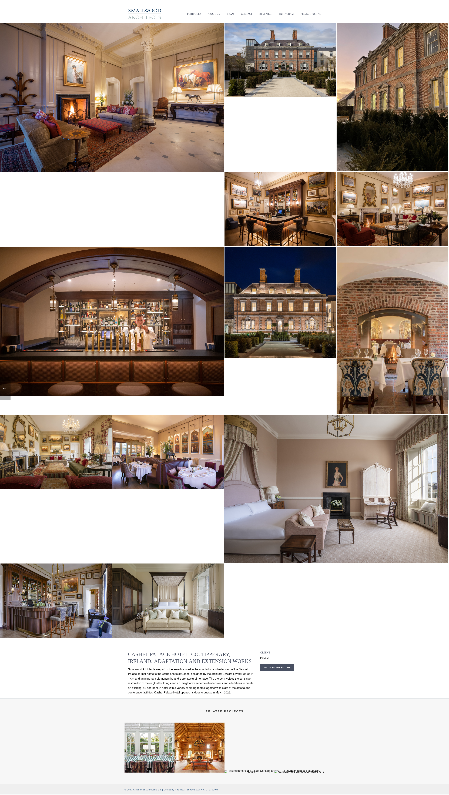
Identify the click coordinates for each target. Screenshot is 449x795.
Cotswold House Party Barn (199, 763)
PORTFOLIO (194, 14)
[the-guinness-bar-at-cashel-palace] (112, 321)
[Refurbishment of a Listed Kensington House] (249, 782)
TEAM (230, 14)
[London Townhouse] (150, 736)
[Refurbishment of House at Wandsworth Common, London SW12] (299, 782)
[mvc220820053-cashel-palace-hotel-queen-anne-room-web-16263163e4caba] (168, 452)
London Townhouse (149, 759)
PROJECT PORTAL (311, 14)
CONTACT (246, 14)
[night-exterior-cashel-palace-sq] (280, 302)
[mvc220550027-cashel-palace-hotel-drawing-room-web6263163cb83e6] (56, 452)
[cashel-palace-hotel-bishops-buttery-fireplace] (392, 330)
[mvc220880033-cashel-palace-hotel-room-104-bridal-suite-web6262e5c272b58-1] (168, 600)
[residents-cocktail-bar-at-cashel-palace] (280, 209)
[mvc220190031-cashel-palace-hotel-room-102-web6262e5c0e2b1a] (336, 489)
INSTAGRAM (286, 14)
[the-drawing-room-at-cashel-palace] (392, 209)
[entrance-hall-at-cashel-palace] (112, 97)
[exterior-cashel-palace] (280, 60)
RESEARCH (265, 14)
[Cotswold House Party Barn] (199, 736)
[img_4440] (392, 97)
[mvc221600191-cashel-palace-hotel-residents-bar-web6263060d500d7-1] (56, 600)
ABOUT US (214, 14)
